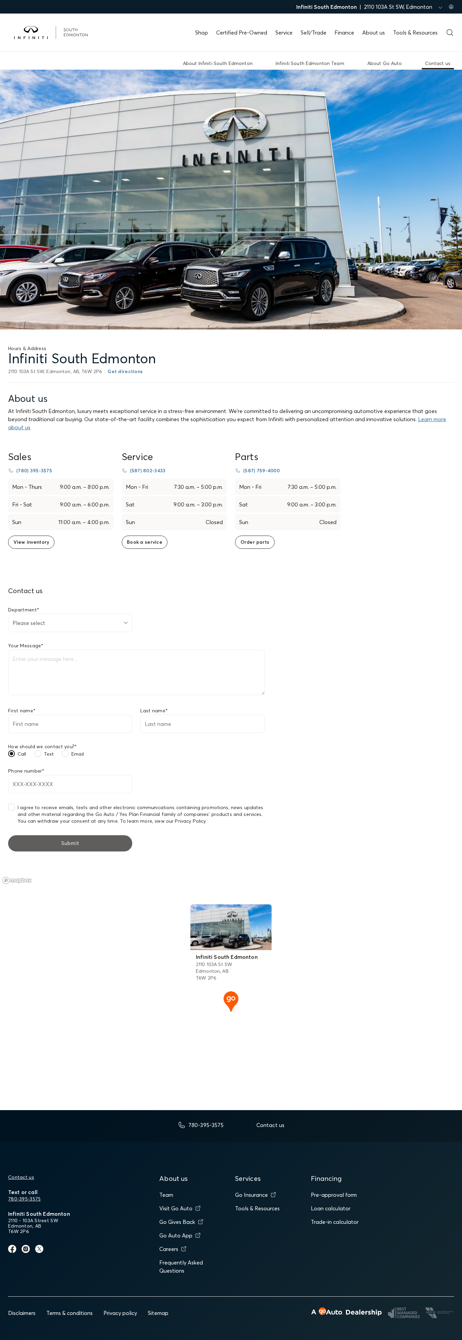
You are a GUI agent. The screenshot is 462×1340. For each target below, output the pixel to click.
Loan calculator (330, 1208)
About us (373, 32)
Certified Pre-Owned (241, 32)
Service (284, 32)
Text (49, 754)
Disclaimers (22, 1313)
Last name (154, 710)
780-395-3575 (24, 1199)
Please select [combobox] (29, 623)
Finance (344, 32)
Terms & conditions (69, 1313)
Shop (201, 32)
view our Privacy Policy (180, 821)
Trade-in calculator (335, 1221)
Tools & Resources (415, 32)
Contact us (21, 1177)
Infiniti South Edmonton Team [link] (310, 63)
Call (22, 754)
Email (77, 754)
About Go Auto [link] (384, 63)
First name (22, 710)
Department (23, 609)
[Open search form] (450, 32)
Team (166, 1194)
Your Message (26, 645)
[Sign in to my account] (451, 6)
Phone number (26, 771)
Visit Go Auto (175, 1208)
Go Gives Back (177, 1221)
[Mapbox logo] (17, 880)
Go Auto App (175, 1235)
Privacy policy (120, 1313)
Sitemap (158, 1313)
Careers (168, 1249)
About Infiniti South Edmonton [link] (218, 63)
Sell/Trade (313, 32)
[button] (231, 1001)
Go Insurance (251, 1194)
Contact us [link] (438, 63)
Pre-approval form (334, 1194)
